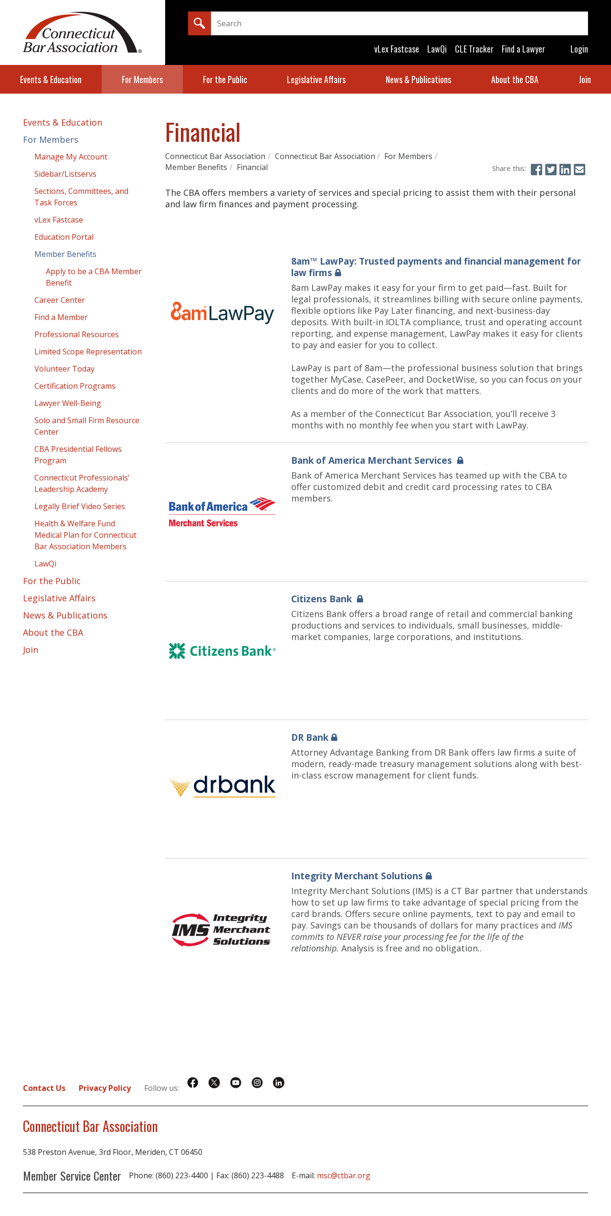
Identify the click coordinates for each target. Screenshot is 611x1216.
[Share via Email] (579, 169)
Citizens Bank (322, 599)
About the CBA (514, 79)
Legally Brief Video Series (79, 506)
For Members (142, 79)
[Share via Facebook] (536, 169)
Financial (252, 167)
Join (585, 79)
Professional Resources (76, 334)
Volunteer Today (64, 368)
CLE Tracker (474, 49)
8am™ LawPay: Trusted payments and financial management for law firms (436, 267)
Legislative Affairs (316, 79)
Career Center (59, 300)
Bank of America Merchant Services (372, 461)
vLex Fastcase (396, 49)
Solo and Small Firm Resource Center (86, 426)
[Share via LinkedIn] (565, 169)
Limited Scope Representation (88, 351)
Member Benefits (196, 167)
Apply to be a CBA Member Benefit (94, 277)
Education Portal (64, 237)
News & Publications (418, 79)
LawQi (437, 49)
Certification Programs (75, 386)
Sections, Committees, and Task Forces (81, 197)
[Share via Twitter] (551, 169)
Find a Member (61, 317)
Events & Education (51, 79)
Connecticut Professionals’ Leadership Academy (81, 483)
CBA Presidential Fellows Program (78, 455)
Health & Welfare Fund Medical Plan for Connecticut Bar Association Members (85, 535)
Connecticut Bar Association (215, 156)
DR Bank (309, 738)
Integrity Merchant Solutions (357, 876)
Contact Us (44, 1088)
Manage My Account (70, 156)
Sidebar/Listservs (65, 174)
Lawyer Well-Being (67, 403)
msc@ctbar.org (343, 1175)
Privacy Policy (105, 1088)
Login (579, 49)
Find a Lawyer (523, 49)
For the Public (225, 79)
